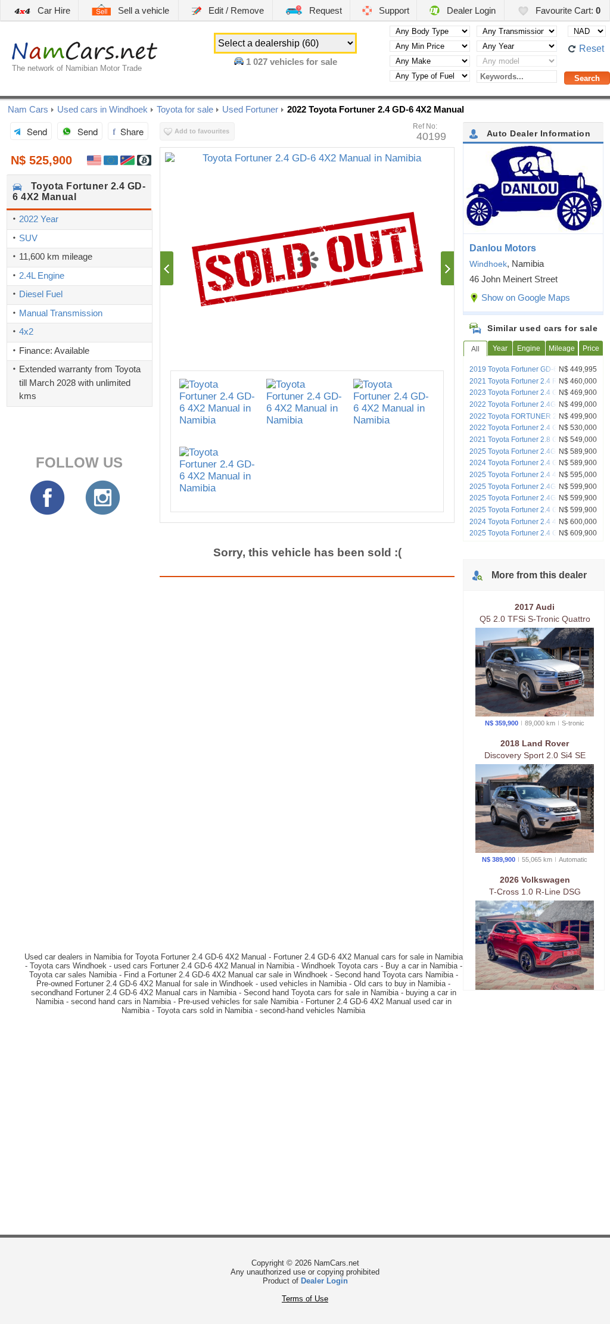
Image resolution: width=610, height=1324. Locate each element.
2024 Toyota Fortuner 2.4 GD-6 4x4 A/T (532, 463)
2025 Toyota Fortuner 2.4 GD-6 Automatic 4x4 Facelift (536, 514)
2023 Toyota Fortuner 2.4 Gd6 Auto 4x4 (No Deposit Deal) (532, 396)
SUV (28, 238)
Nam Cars (28, 109)
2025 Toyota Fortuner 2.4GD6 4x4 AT (529, 486)
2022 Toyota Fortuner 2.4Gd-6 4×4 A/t (529, 404)
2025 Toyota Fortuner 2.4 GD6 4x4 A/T (531, 533)
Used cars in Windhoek (102, 109)
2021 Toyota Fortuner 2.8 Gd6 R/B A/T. (531, 439)
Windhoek (488, 264)
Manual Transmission (60, 313)
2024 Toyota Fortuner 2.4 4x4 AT (521, 522)
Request (324, 10)
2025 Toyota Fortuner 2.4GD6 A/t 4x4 (529, 451)
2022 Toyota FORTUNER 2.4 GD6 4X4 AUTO (532, 420)
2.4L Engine (41, 275)
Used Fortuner (250, 109)
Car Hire (52, 10)
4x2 (26, 331)
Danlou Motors (502, 248)
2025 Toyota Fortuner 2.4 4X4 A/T (523, 475)
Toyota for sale (185, 109)
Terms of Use (305, 1298)
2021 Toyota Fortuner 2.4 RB (515, 381)
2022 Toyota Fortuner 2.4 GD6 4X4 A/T (531, 427)
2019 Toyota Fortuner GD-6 (513, 369)
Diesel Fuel (41, 294)
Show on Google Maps (525, 297)
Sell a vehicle (142, 10)
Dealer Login (470, 10)
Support (392, 10)
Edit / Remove (235, 10)
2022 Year (38, 219)
